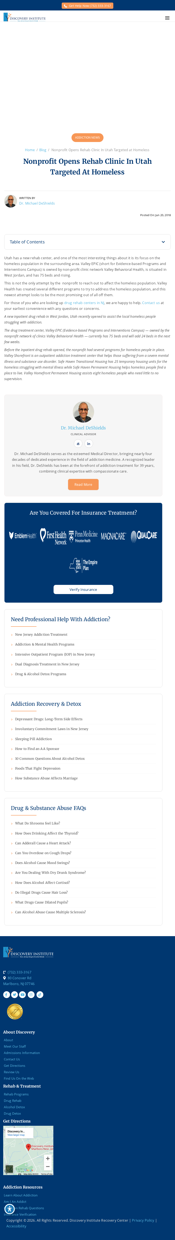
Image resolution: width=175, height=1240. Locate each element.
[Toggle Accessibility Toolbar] (9, 1209)
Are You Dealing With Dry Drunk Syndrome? (50, 873)
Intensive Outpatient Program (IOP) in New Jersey (55, 654)
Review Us (11, 1072)
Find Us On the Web (19, 1078)
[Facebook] (6, 994)
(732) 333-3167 (19, 972)
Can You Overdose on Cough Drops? (43, 853)
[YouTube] (22, 994)
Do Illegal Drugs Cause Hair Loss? (41, 892)
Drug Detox (12, 1113)
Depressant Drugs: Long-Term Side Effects (48, 719)
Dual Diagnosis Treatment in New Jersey (47, 664)
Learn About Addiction (21, 1195)
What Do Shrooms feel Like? (37, 823)
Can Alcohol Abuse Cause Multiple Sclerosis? (50, 912)
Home (30, 150)
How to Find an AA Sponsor (37, 749)
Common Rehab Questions (24, 1208)
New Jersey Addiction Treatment (41, 634)
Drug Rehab (13, 1100)
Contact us (151, 302)
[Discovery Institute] (24, 16)
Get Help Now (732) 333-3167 (90, 6)
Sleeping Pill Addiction (33, 739)
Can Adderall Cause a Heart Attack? (43, 843)
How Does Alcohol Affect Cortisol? (42, 883)
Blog (43, 150)
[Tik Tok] (39, 994)
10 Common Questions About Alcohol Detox (50, 759)
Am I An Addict (15, 1201)
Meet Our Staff (15, 1046)
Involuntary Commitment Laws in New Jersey (52, 729)
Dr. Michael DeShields (37, 203)
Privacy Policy (143, 1220)
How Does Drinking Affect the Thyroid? (46, 833)
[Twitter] (14, 994)
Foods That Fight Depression (37, 768)
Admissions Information (22, 1053)
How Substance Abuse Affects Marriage (46, 778)
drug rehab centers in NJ (84, 302)
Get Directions (14, 1065)
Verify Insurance (83, 589)
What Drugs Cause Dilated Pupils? (41, 902)
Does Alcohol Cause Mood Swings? (42, 863)
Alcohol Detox (14, 1107)
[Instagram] (31, 994)
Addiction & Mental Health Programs (44, 644)
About (8, 1040)
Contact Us (12, 1059)
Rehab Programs (16, 1094)
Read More (83, 484)
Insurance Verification (20, 1214)
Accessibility (16, 1226)
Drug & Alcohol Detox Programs (40, 674)
